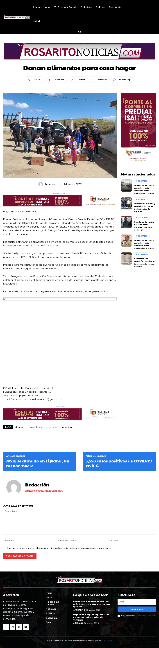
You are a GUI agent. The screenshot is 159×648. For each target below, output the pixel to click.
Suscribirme (136, 609)
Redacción (50, 184)
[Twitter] (19, 627)
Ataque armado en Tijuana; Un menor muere (37, 463)
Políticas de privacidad (145, 616)
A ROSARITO (142, 181)
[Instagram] (12, 627)
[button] (79, 31)
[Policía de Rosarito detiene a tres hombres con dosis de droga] (126, 222)
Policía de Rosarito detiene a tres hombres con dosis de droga (144, 226)
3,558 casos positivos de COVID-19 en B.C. (119, 463)
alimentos (21, 427)
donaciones (68, 427)
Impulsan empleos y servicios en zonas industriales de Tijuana (144, 207)
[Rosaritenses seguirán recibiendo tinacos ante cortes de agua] (126, 258)
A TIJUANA (140, 199)
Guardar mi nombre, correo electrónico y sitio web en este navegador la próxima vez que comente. (59, 548)
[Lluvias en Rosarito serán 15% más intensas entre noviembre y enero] (126, 185)
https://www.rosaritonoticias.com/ (44, 490)
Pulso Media (107, 641)
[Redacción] (41, 184)
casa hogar (36, 427)
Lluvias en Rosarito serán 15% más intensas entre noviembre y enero (144, 189)
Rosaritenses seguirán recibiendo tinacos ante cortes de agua (144, 262)
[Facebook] (6, 627)
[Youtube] (25, 627)
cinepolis (51, 427)
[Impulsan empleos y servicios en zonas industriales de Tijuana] (126, 203)
